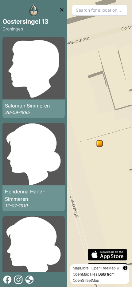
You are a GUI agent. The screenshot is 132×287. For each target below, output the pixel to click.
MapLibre (81, 267)
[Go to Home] (33, 9)
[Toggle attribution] (125, 268)
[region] (99, 143)
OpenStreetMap (86, 280)
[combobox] (99, 10)
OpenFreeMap (103, 267)
